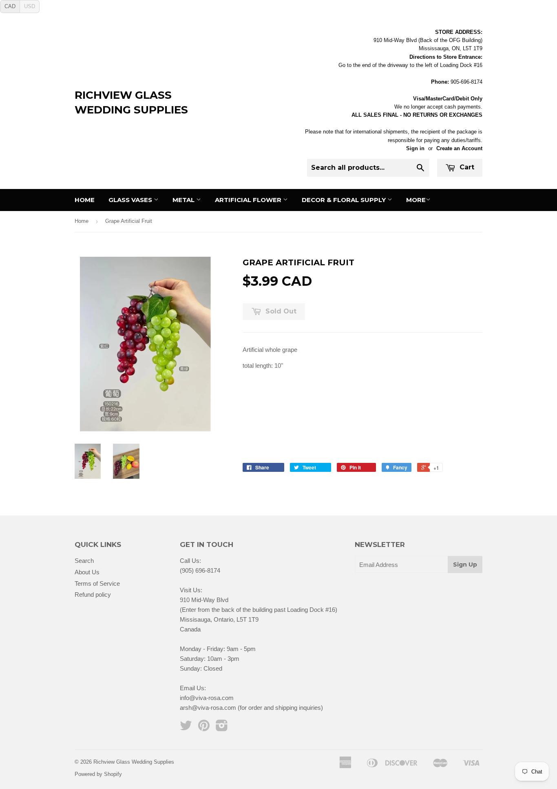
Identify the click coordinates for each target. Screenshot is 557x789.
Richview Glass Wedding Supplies (131, 102)
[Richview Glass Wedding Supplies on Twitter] (186, 728)
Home (85, 200)
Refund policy (93, 594)
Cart (466, 167)
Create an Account (459, 148)
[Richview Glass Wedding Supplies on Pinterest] (204, 728)
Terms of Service (97, 583)
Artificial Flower (249, 200)
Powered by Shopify (98, 774)
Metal (184, 200)
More (416, 200)
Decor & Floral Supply (344, 200)
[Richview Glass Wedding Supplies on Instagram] (222, 728)
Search (84, 560)
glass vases (131, 200)
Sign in (415, 148)
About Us (87, 572)
